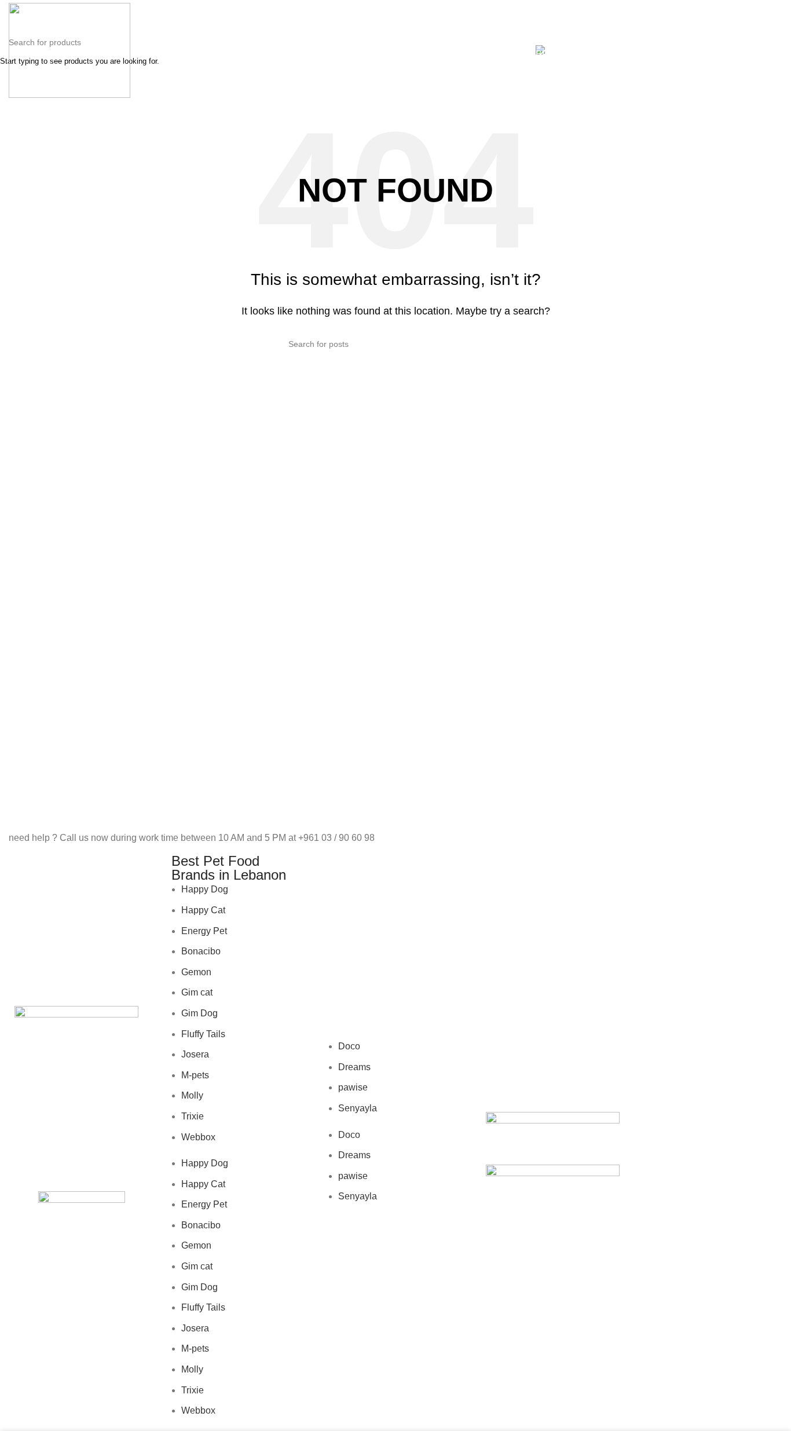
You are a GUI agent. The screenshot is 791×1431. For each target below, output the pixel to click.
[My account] (680, 50)
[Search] (701, 50)
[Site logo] (69, 49)
